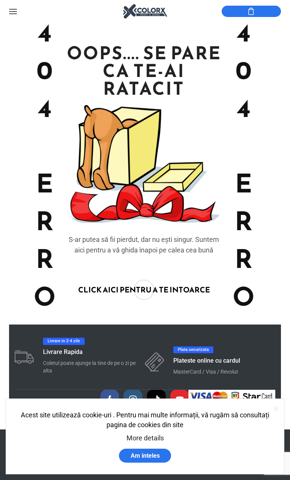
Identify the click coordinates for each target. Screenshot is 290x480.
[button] (144, 290)
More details (145, 438)
